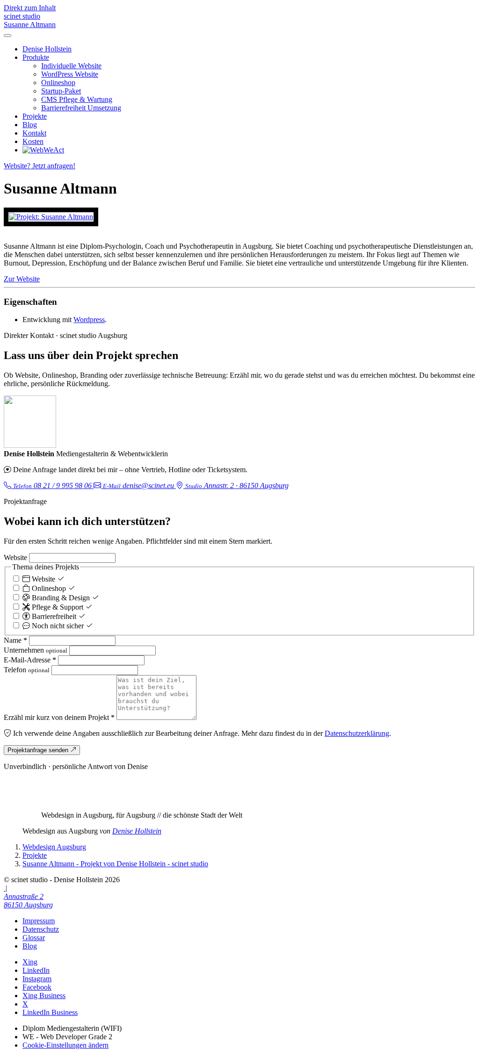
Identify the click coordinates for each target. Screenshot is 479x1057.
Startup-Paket (61, 91)
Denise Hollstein (47, 49)
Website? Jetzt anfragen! (39, 166)
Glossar (33, 938)
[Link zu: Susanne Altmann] (51, 217)
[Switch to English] (5, 888)
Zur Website (22, 279)
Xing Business (43, 995)
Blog (29, 125)
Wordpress (89, 320)
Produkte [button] (35, 57)
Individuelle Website (71, 66)
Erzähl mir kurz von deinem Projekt (59, 717)
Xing (29, 962)
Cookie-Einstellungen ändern (65, 1045)
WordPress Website (69, 74)
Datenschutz (40, 929)
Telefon (27, 670)
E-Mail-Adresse (30, 660)
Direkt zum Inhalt (30, 8)
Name (15, 640)
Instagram (36, 979)
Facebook (36, 987)
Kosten (33, 141)
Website (15, 557)
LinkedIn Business (50, 1012)
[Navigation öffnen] (7, 35)
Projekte (34, 116)
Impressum (38, 921)
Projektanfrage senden (38, 750)
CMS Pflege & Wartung (76, 99)
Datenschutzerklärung (357, 733)
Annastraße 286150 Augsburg (28, 900)
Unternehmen (35, 650)
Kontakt (34, 133)
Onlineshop (58, 82)
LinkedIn (36, 970)
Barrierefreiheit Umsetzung (81, 108)
